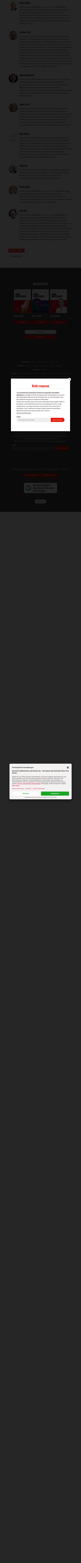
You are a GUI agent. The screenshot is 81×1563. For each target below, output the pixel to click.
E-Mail (18, 417)
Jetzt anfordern (57, 420)
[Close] (69, 379)
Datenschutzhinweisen (23, 413)
